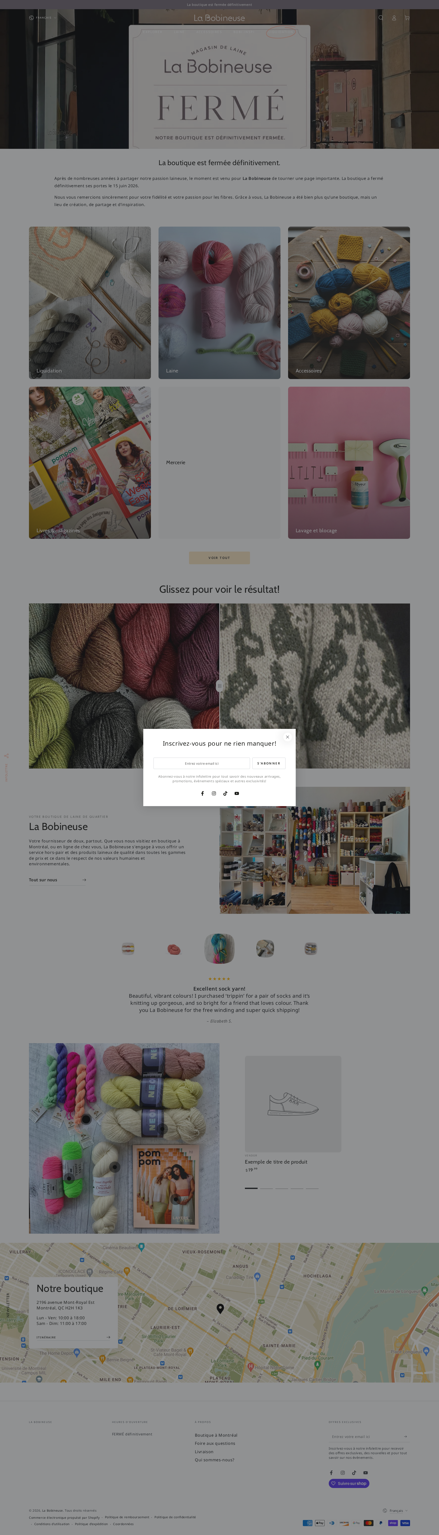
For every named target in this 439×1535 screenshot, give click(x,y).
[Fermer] (287, 737)
